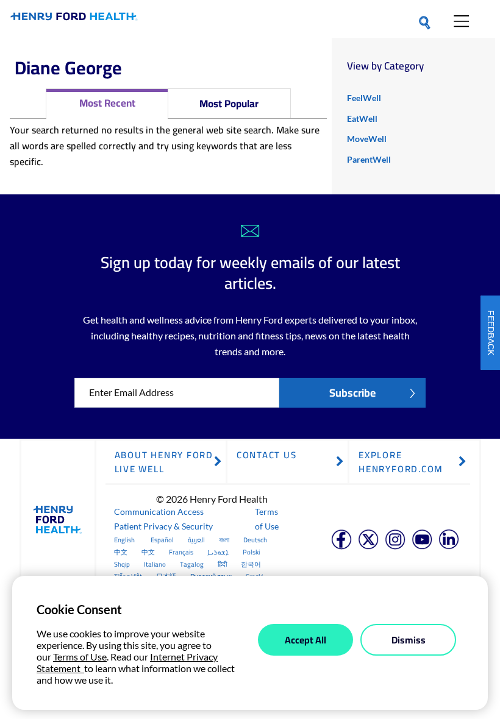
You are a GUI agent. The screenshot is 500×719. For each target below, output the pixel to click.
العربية (196, 540)
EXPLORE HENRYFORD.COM (401, 462)
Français (181, 552)
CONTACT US (267, 455)
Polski (251, 552)
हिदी (222, 564)
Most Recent (107, 103)
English (124, 540)
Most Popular (229, 103)
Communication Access (159, 511)
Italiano (155, 564)
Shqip (122, 564)
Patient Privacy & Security (163, 526)
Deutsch (255, 540)
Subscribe (352, 393)
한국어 (251, 564)
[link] (74, 19)
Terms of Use (267, 518)
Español (162, 540)
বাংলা (224, 540)
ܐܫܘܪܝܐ (218, 552)
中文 (120, 552)
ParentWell (369, 159)
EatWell (362, 118)
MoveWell (367, 138)
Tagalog (192, 564)
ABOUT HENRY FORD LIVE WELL (164, 462)
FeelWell (364, 98)
